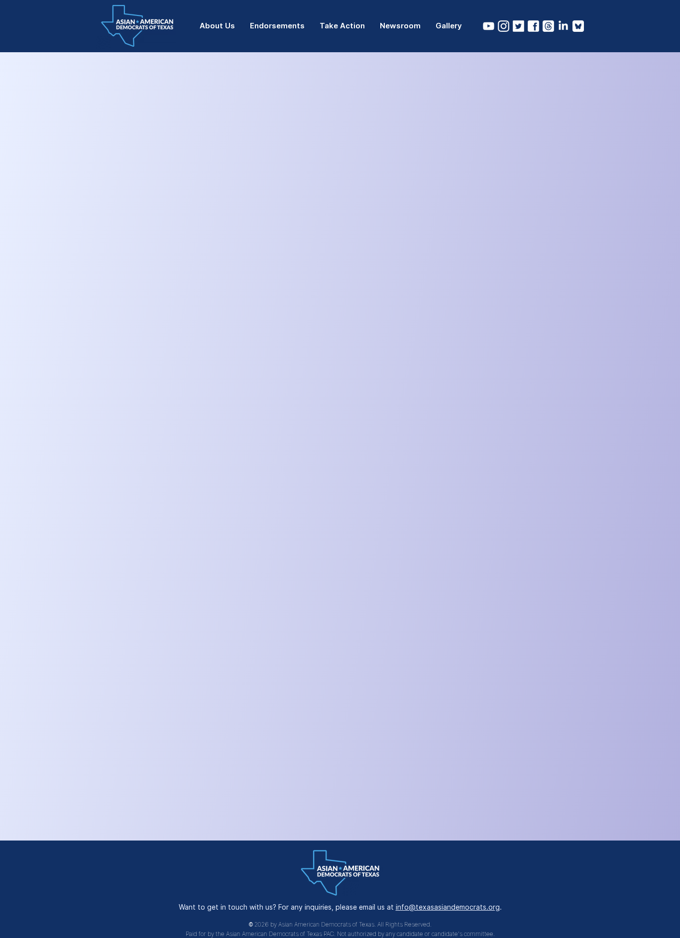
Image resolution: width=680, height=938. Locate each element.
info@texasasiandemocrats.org (448, 907)
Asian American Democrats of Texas (326, 924)
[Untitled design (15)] (518, 26)
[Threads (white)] (548, 26)
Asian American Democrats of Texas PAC (280, 934)
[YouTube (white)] (488, 26)
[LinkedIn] (563, 26)
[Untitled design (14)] (533, 26)
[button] (217, 25)
